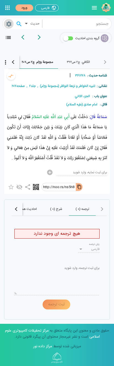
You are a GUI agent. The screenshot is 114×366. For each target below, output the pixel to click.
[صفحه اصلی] (105, 8)
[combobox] (77, 24)
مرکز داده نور (42, 346)
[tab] (78, 62)
